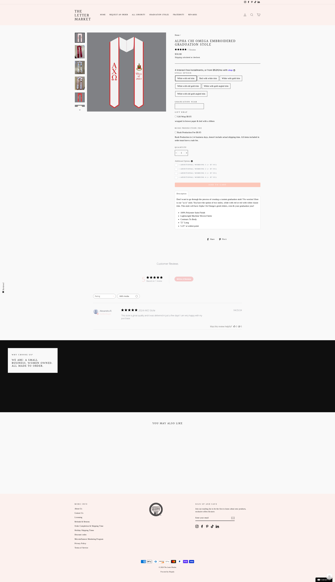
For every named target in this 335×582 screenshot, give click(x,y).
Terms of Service (81, 548)
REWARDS (192, 14)
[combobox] (104, 296)
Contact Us (79, 513)
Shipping (178, 57)
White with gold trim (231, 78)
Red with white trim (208, 78)
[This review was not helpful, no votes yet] (239, 326)
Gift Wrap (181, 112)
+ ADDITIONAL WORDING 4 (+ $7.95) (198, 177)
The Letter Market (83, 15)
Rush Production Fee (188, 128)
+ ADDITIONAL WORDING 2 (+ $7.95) (198, 169)
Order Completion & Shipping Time (89, 526)
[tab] (181, 193)
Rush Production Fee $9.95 (189, 132)
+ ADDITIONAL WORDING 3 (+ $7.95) (198, 173)
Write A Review (184, 279)
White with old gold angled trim (191, 94)
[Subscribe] (233, 518)
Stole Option (183, 73)
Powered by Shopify (167, 572)
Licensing (78, 517)
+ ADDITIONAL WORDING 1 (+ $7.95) (198, 164)
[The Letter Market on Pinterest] (207, 526)
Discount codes (80, 535)
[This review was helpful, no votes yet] (234, 326)
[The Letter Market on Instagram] (197, 526)
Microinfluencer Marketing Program (89, 539)
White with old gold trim (188, 86)
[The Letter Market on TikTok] (212, 526)
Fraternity (178, 14)
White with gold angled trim (216, 86)
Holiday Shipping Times (84, 530)
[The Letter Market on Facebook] (202, 526)
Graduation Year (186, 102)
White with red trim (185, 78)
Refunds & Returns (82, 522)
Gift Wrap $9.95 (184, 116)
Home (103, 14)
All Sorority (138, 14)
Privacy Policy (80, 543)
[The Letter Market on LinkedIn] (217, 526)
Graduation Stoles (159, 14)
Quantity (181, 147)
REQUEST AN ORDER (119, 14)
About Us (78, 509)
